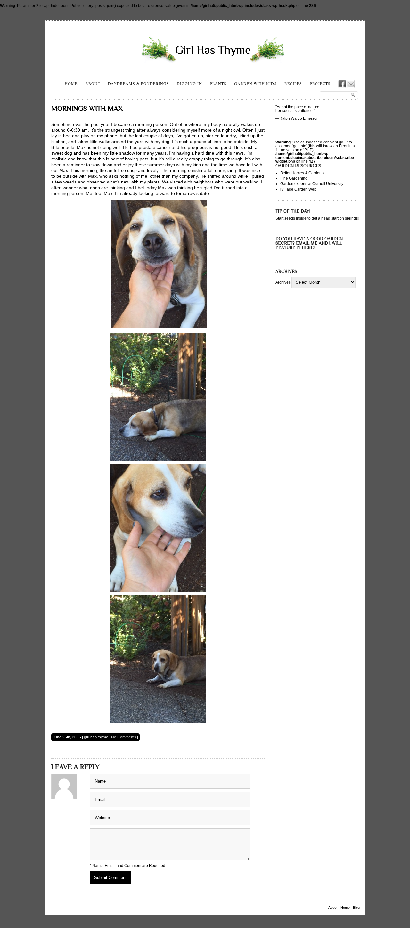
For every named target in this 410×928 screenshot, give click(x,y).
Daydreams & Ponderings (138, 83)
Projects (320, 83)
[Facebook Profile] (342, 84)
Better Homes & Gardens (302, 173)
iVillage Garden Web (298, 189)
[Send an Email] (351, 84)
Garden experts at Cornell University (311, 184)
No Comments (123, 737)
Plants (218, 83)
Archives (283, 282)
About (92, 83)
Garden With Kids (255, 83)
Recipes (293, 83)
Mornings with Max (87, 108)
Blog (356, 907)
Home (71, 83)
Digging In (189, 83)
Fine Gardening (294, 178)
